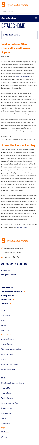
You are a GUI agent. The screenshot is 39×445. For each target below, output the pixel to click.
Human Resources (7, 408)
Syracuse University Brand (10, 403)
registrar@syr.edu (21, 227)
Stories (3, 378)
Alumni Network (7, 315)
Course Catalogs (8, 18)
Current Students (7, 344)
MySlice (4, 437)
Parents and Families (8, 369)
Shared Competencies (22, 76)
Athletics (4, 310)
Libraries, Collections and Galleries (12, 383)
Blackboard (5, 432)
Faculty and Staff (7, 354)
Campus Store (6, 393)
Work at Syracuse (7, 398)
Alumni (3, 359)
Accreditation (6, 413)
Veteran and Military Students (11, 349)
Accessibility (5, 423)
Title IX (3, 418)
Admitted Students (7, 339)
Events (3, 326)
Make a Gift (5, 331)
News (3, 321)
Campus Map (6, 388)
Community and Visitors (9, 364)
